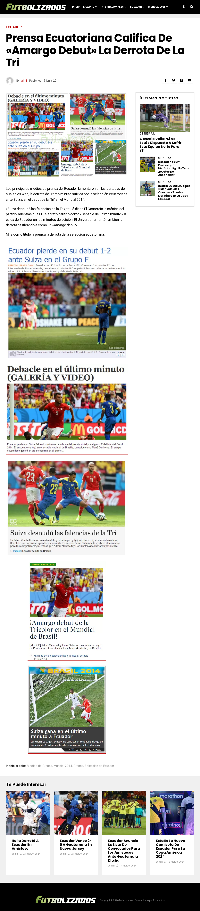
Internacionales (112, 6)
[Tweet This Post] (173, 80)
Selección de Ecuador (99, 765)
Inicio (76, 6)
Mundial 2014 (63, 765)
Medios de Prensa (39, 765)
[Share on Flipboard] (181, 80)
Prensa (78, 765)
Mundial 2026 (156, 6)
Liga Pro (88, 6)
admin (24, 80)
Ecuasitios (159, 900)
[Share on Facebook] (165, 80)
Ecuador (136, 6)
